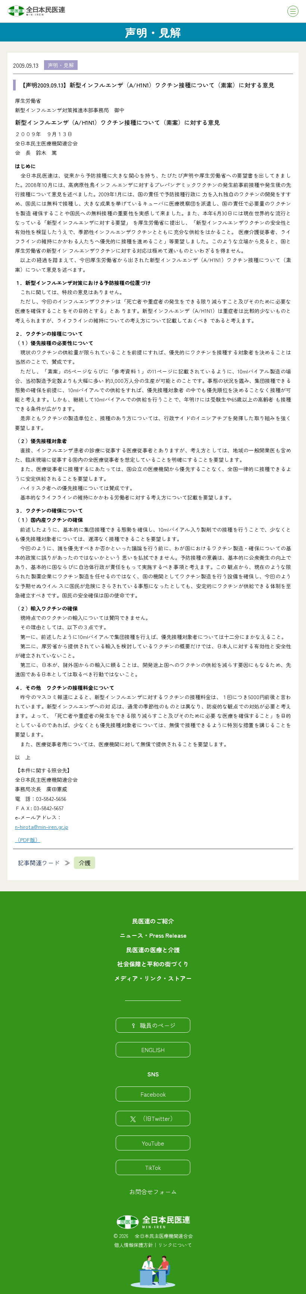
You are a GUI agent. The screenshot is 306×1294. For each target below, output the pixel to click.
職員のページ (158, 1025)
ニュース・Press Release (153, 935)
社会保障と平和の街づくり (153, 963)
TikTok (153, 1167)
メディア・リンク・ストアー (153, 978)
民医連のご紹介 (153, 920)
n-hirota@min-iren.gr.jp (41, 826)
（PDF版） (27, 839)
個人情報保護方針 (133, 1244)
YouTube (153, 1142)
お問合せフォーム (153, 1191)
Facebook (153, 1093)
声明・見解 (61, 65)
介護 (85, 862)
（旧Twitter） (158, 1118)
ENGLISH (153, 1049)
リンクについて (175, 1244)
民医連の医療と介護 (153, 949)
